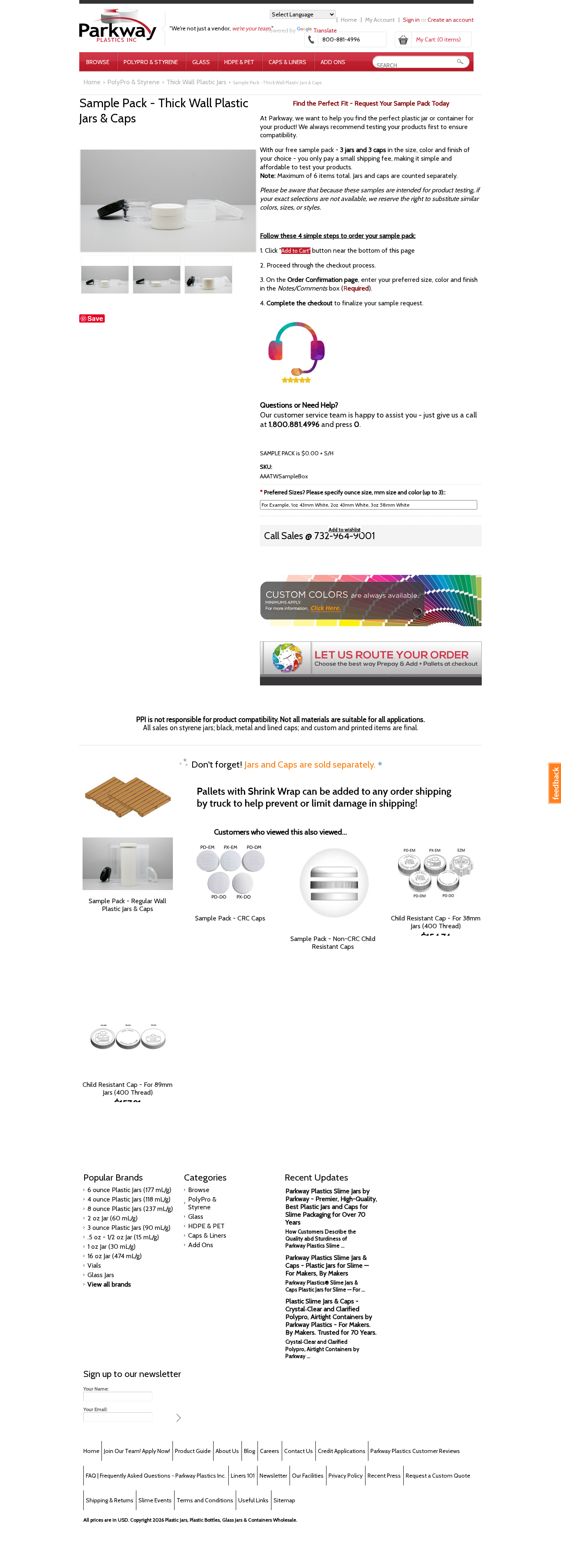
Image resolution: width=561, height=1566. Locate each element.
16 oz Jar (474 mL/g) (114, 1256)
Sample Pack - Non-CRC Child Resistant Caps (332, 942)
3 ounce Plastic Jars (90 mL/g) (128, 1228)
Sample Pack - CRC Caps (230, 918)
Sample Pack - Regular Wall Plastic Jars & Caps (127, 905)
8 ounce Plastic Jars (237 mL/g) (130, 1209)
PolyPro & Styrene (151, 62)
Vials (94, 1265)
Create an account (451, 19)
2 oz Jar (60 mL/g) (112, 1218)
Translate (325, 30)
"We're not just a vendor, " (222, 28)
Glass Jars (100, 1275)
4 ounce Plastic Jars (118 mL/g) (128, 1199)
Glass (201, 62)
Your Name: (96, 1389)
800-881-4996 (341, 39)
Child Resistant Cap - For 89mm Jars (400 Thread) (127, 1088)
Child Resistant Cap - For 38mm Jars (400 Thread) (436, 922)
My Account (380, 19)
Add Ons (333, 62)
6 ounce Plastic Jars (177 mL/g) (129, 1190)
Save (95, 318)
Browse (97, 62)
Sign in (411, 19)
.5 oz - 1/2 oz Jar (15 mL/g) (123, 1237)
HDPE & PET (239, 62)
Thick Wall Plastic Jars (196, 82)
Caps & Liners (287, 62)
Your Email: (95, 1409)
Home (349, 19)
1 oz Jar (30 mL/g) (111, 1246)
